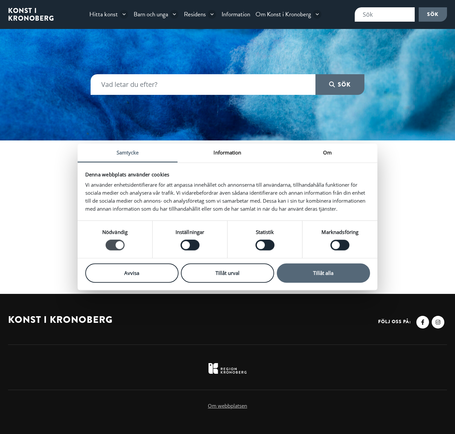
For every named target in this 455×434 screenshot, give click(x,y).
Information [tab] (227, 152)
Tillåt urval (227, 273)
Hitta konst (103, 14)
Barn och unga (151, 14)
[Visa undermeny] (124, 14)
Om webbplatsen (227, 405)
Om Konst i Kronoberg (283, 14)
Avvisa (131, 273)
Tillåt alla (323, 273)
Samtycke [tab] (128, 152)
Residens (195, 14)
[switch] (190, 245)
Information (236, 14)
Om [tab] (327, 152)
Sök (433, 14)
